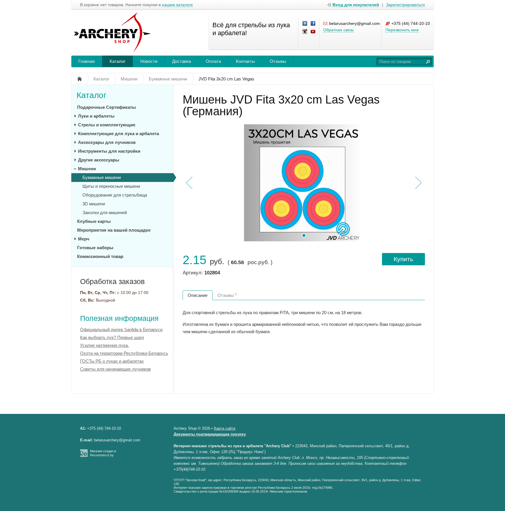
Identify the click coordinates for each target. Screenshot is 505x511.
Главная (86, 61)
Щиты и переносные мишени (111, 186)
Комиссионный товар (100, 256)
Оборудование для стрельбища (114, 194)
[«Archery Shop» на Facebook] (313, 23)
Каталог (117, 61)
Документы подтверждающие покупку (210, 434)
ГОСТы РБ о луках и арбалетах (112, 361)
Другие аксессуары (98, 159)
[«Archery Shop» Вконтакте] (305, 23)
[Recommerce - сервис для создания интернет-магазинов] (84, 455)
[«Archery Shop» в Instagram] (305, 32)
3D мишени (93, 203)
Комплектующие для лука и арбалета (118, 133)
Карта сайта (224, 428)
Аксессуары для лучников (107, 142)
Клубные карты (94, 221)
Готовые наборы (95, 247)
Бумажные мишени (101, 177)
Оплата (213, 61)
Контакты (245, 61)
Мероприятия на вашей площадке (114, 230)
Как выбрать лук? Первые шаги (112, 337)
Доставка (181, 61)
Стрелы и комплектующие (106, 124)
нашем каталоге (177, 5)
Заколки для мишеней (104, 212)
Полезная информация (119, 318)
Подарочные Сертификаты (106, 107)
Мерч (83, 238)
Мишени (87, 168)
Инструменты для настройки (109, 151)
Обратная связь (338, 29)
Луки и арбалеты (96, 115)
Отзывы (278, 61)
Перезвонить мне (402, 29)
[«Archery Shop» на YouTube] (313, 32)
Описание (197, 295)
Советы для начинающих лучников (115, 369)
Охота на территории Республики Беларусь (124, 353)
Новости (148, 61)
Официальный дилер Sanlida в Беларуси (121, 329)
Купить (403, 259)
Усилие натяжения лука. (104, 345)
